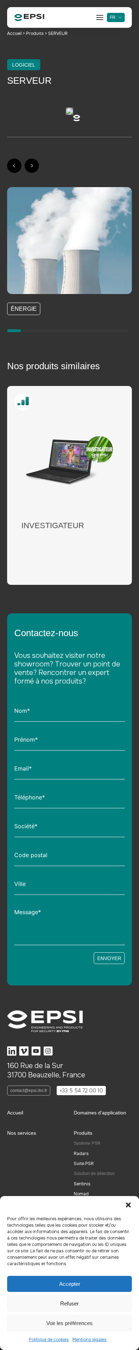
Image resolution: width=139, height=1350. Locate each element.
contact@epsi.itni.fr (28, 1090)
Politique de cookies (49, 1340)
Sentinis (82, 1183)
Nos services (21, 1133)
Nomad (81, 1193)
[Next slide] (32, 166)
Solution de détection (94, 1173)
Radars (81, 1153)
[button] (128, 1205)
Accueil (15, 33)
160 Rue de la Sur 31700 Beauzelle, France (46, 1070)
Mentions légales (89, 1340)
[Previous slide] (14, 166)
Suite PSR (84, 1163)
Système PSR (87, 1143)
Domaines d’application (100, 1112)
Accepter (69, 1284)
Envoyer (109, 958)
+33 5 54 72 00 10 (81, 1090)
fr (112, 17)
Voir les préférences (69, 1323)
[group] (64, 485)
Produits (35, 33)
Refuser (69, 1303)
